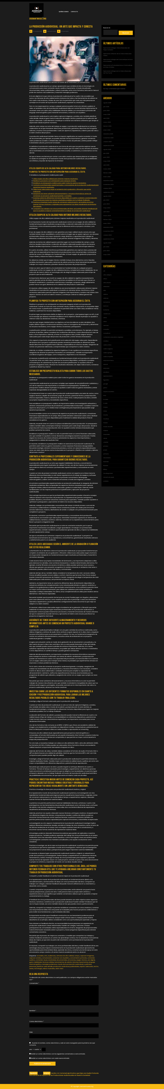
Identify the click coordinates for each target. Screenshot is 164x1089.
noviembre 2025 (108, 138)
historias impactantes (80, 962)
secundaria (106, 458)
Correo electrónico (36, 1021)
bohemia (106, 310)
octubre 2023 (107, 235)
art (104, 271)
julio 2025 (106, 153)
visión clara (59, 968)
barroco (105, 306)
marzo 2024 (107, 216)
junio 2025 (106, 157)
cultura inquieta (108, 356)
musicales (106, 434)
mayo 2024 (106, 208)
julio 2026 (106, 107)
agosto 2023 (107, 243)
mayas (105, 407)
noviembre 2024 (108, 184)
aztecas (105, 298)
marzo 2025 (107, 169)
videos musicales (49, 968)
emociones (72, 960)
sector (96, 966)
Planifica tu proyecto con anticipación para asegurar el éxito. (54, 181)
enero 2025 (106, 177)
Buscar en (106, 28)
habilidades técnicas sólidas (44, 962)
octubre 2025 (107, 142)
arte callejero (107, 275)
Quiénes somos (64, 11)
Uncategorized (108, 473)
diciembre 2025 (108, 134)
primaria (106, 454)
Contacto (74, 11)
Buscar (125, 33)
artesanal (106, 286)
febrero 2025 (107, 173)
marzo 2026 (107, 122)
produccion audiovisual (61, 966)
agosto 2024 (107, 196)
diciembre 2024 (108, 180)
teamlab (106, 462)
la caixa (105, 399)
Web (31, 1032)
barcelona (106, 302)
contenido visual (41, 960)
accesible (40, 956)
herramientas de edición (63, 962)
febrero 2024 (107, 219)
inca (104, 395)
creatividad (52, 960)
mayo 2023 (106, 254)
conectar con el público (61, 958)
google (105, 384)
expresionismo (108, 376)
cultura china (107, 345)
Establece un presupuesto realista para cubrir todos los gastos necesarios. (59, 183)
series (31, 968)
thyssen (105, 465)
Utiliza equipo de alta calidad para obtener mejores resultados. (55, 179)
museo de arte (108, 427)
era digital (91, 960)
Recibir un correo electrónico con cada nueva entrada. (50, 1058)
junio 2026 (106, 110)
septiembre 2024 (108, 192)
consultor (106, 329)
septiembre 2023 (108, 239)
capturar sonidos (35, 958)
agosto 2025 (107, 149)
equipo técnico (81, 960)
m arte (105, 403)
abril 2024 (106, 212)
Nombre (32, 1011)
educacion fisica (108, 360)
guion (31, 962)
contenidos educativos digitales (113, 337)
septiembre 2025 (108, 145)
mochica (106, 419)
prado (105, 450)
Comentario (34, 983)
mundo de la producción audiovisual (70, 964)
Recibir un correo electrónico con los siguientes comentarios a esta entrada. (58, 1054)
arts (104, 290)
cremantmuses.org (37, 18)
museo (105, 423)
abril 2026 (106, 118)
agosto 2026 (107, 103)
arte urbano (107, 283)
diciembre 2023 (108, 227)
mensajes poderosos (49, 964)
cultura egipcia (108, 349)
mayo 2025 (106, 161)
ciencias (106, 325)
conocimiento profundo (78, 958)
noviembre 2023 (108, 231)
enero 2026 (106, 130)
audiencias (52, 956)
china (105, 318)
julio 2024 (106, 200)
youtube (105, 481)
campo (77, 956)
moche (105, 415)
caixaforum (106, 314)
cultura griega (107, 353)
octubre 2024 (107, 188)
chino (105, 321)
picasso (105, 446)
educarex (106, 368)
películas (88, 964)
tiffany (105, 469)
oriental (105, 442)
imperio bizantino (108, 391)
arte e (105, 279)
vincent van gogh (108, 477)
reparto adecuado (86, 966)
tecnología (38, 968)
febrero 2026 (107, 126)
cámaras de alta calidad (65, 956)
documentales (62, 960)
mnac (105, 411)
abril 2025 (106, 165)
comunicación (47, 958)
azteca (105, 294)
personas (32, 966)
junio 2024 (106, 204)
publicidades (74, 966)
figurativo (106, 380)
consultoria (106, 333)
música (105, 430)
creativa (105, 341)
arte (45, 956)
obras (105, 438)
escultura (106, 372)
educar (105, 364)
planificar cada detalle (45, 966)
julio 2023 (106, 247)
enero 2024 (107, 223)
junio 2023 (106, 251)
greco (105, 388)
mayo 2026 (106, 114)
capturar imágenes (87, 956)
